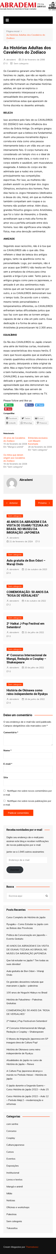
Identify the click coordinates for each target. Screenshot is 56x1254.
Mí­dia (9, 1193)
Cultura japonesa (15, 1144)
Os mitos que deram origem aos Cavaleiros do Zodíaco (14, 458)
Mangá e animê (14, 1186)
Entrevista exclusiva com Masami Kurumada (37, 441)
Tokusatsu (11, 1228)
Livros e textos (14, 1179)
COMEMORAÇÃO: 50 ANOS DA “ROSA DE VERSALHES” (27, 593)
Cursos (10, 1151)
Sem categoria (21, 63)
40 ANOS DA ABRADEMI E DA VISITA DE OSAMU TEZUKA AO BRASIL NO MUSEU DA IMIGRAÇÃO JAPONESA (27, 527)
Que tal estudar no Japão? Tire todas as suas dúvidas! (27, 962)
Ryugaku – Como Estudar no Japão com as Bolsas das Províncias (27, 926)
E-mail (7, 763)
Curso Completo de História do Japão (26, 917)
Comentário (10, 732)
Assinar (14, 869)
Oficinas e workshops (17, 1207)
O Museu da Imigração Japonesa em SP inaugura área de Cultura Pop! (27, 1040)
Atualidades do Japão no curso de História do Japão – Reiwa (24, 1062)
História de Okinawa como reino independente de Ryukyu (27, 692)
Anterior (13, 503)
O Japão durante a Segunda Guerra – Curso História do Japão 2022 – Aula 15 (27, 1087)
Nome (7, 750)
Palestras (11, 1214)
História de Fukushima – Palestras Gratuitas (24, 1001)
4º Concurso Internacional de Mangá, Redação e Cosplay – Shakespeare (26, 658)
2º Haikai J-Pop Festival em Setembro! (26, 1020)
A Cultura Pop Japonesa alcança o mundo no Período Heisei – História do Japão (26, 1074)
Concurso (11, 1130)
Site (5, 777)
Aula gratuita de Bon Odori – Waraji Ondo (25, 973)
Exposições (12, 1165)
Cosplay (10, 1137)
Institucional (12, 1172)
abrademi (11, 59)
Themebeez (32, 1247)
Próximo (42, 503)
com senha (12, 1123)
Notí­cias (10, 1200)
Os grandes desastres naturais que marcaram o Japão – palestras (24, 983)
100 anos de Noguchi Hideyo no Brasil (26, 992)
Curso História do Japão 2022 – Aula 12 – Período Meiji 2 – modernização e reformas (27, 1100)
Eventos (10, 1158)
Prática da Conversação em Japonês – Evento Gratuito (26, 936)
